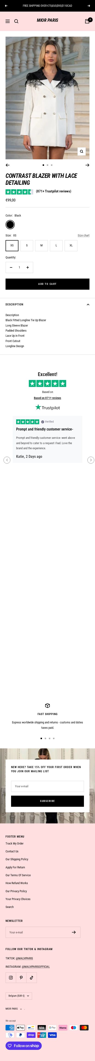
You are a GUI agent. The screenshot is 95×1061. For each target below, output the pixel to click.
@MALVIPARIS (24, 958)
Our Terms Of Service (18, 875)
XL (71, 245)
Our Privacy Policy (16, 891)
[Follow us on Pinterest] (21, 977)
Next (90, 460)
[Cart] (87, 21)
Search (10, 907)
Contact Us (12, 851)
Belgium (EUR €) (17, 995)
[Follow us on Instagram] (11, 977)
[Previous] (7, 165)
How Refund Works (17, 883)
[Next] (87, 165)
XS (12, 245)
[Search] (16, 21)
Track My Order (15, 843)
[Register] (74, 932)
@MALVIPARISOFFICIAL (36, 966)
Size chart (83, 235)
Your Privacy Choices (18, 899)
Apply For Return (15, 867)
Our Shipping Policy (17, 859)
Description (14, 304)
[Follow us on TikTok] (31, 977)
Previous (6, 460)
